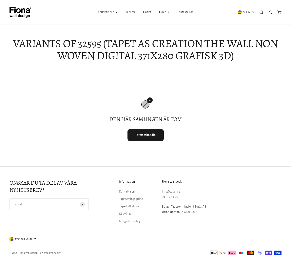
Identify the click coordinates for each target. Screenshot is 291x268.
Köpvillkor (126, 213)
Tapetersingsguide (131, 198)
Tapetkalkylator (129, 206)
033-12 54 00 (170, 196)
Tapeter (130, 12)
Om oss (164, 12)
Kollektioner (106, 12)
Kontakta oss (185, 12)
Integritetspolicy (130, 221)
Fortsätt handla (145, 134)
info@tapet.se (171, 191)
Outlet (147, 12)
